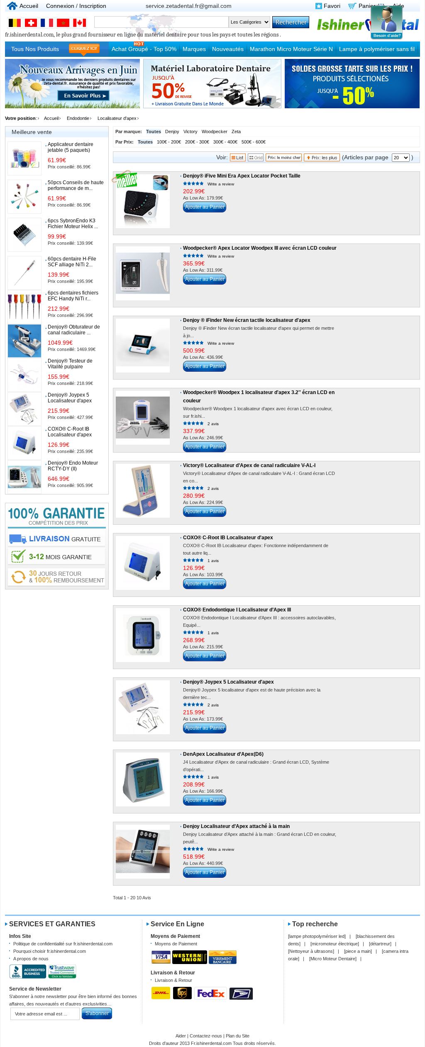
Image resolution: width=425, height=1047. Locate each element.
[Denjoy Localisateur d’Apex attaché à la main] (143, 852)
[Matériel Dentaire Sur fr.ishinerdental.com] (368, 30)
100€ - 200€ (169, 141)
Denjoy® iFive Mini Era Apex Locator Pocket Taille (241, 176)
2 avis (213, 423)
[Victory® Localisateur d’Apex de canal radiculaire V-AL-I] (143, 491)
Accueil (29, 5)
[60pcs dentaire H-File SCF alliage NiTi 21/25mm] (24, 273)
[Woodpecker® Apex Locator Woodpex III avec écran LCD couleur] (143, 273)
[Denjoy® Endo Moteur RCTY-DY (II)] (24, 477)
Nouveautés (228, 49)
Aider (181, 1035)
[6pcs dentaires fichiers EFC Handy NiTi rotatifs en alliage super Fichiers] (24, 307)
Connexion (60, 5)
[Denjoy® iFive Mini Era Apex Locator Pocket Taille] (143, 201)
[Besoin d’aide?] (386, 38)
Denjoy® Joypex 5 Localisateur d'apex (228, 682)
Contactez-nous (206, 1035)
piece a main (358, 951)
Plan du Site (237, 1035)
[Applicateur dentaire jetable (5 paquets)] (24, 158)
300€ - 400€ (225, 141)
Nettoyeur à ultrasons (311, 951)
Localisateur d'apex (117, 118)
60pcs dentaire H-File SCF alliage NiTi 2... (72, 262)
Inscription (92, 5)
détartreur (380, 943)
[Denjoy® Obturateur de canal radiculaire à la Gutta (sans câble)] (24, 341)
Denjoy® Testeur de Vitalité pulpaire (70, 364)
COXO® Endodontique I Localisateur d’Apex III (237, 610)
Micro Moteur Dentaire (332, 958)
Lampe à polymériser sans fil (377, 49)
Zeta (236, 131)
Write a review (221, 184)
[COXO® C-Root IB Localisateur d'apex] (143, 563)
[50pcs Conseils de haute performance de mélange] (24, 196)
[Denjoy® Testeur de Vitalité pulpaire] (24, 375)
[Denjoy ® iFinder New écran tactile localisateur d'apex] (143, 346)
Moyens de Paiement (176, 943)
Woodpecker (214, 131)
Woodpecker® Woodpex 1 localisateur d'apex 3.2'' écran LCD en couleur (259, 397)
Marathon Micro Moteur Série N (291, 49)
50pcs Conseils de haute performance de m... (76, 185)
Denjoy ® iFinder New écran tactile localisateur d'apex (246, 320)
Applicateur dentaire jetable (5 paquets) (70, 147)
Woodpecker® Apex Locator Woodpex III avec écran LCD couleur (260, 248)
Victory (190, 131)
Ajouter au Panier (205, 207)
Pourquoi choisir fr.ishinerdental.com (49, 951)
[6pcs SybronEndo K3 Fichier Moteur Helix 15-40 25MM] (24, 234)
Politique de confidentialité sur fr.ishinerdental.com (62, 943)
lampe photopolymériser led (316, 936)
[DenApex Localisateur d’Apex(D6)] (143, 779)
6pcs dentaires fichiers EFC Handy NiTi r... (73, 296)
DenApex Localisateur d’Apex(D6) (223, 754)
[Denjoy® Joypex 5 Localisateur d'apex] (143, 707)
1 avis (213, 560)
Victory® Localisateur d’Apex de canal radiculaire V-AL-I (249, 465)
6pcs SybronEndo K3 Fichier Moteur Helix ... (73, 223)
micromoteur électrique (335, 943)
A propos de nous (31, 958)
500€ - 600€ (254, 141)
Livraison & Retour (173, 980)
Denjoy (172, 131)
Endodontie (78, 118)
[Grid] (256, 159)
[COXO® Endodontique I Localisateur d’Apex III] (143, 635)
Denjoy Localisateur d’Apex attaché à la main (236, 826)
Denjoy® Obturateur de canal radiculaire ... (74, 330)
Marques (194, 49)
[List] (238, 159)
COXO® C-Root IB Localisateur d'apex (228, 538)
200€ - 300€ (197, 141)
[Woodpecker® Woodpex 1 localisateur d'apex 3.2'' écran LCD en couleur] (143, 418)
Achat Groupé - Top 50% (144, 49)
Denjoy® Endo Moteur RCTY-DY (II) (73, 466)
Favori (332, 5)
